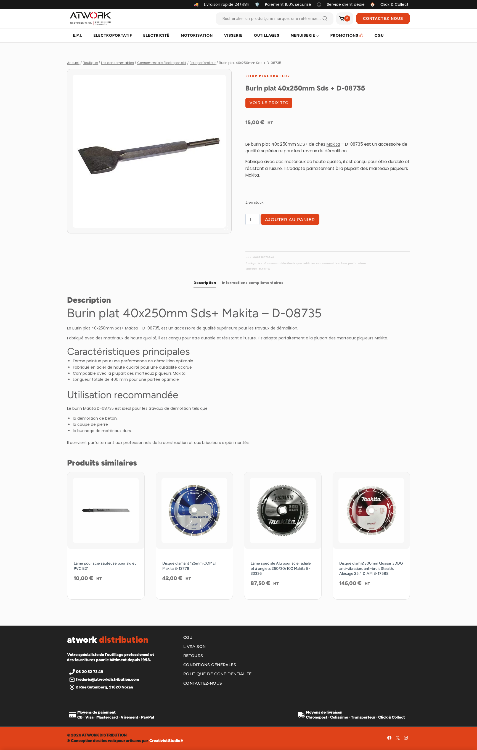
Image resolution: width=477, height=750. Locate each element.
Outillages (266, 35)
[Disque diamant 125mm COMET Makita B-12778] (194, 511)
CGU (379, 35)
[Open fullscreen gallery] (226, 228)
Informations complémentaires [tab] (252, 282)
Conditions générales (209, 664)
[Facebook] (389, 738)
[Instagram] (406, 738)
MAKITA (264, 268)
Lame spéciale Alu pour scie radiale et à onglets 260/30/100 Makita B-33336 (281, 568)
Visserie (233, 35)
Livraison (194, 646)
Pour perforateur (267, 76)
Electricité (156, 35)
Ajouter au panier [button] (106, 596)
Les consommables (325, 263)
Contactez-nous (202, 683)
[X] (397, 738)
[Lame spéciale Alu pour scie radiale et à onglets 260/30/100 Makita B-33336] (283, 511)
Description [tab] (205, 282)
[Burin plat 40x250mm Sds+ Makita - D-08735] (149, 151)
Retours (193, 655)
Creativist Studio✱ (166, 740)
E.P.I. (77, 35)
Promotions (344, 35)
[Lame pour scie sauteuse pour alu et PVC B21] (106, 511)
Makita (333, 144)
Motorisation (197, 35)
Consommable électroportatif (286, 263)
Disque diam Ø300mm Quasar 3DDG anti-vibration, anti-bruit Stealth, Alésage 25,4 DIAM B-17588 (371, 568)
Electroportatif (113, 35)
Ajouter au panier (290, 219)
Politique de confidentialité (217, 673)
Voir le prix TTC (269, 102)
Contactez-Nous (383, 18)
